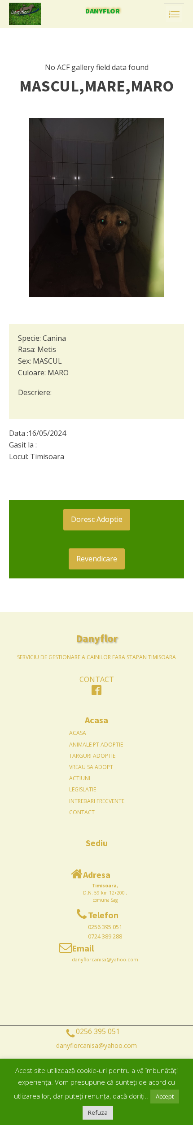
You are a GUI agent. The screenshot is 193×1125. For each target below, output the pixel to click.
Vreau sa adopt (91, 767)
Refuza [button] (98, 1112)
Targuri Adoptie (92, 756)
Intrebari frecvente (96, 801)
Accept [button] (165, 1096)
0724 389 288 (105, 936)
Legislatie (82, 789)
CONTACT (96, 679)
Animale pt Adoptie (96, 744)
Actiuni (79, 778)
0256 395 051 (105, 927)
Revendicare (96, 559)
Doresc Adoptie (97, 519)
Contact (82, 812)
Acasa (77, 733)
